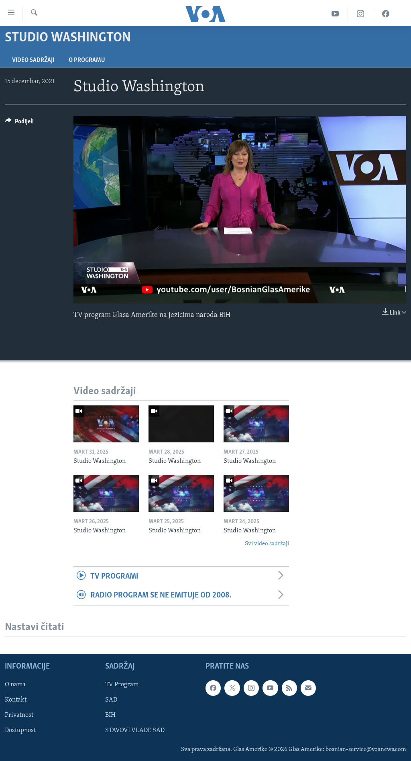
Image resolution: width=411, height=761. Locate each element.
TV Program (121, 684)
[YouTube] (335, 14)
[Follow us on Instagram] (251, 688)
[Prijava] (308, 688)
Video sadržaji (33, 60)
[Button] (19, 123)
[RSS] (289, 688)
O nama (15, 684)
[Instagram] (360, 14)
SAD (111, 700)
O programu (87, 60)
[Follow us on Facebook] (213, 688)
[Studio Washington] (106, 423)
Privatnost (19, 715)
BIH (110, 715)
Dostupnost (20, 730)
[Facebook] (385, 14)
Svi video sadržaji (267, 544)
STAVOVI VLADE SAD (135, 730)
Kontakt (15, 700)
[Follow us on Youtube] (270, 688)
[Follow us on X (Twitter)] (232, 688)
